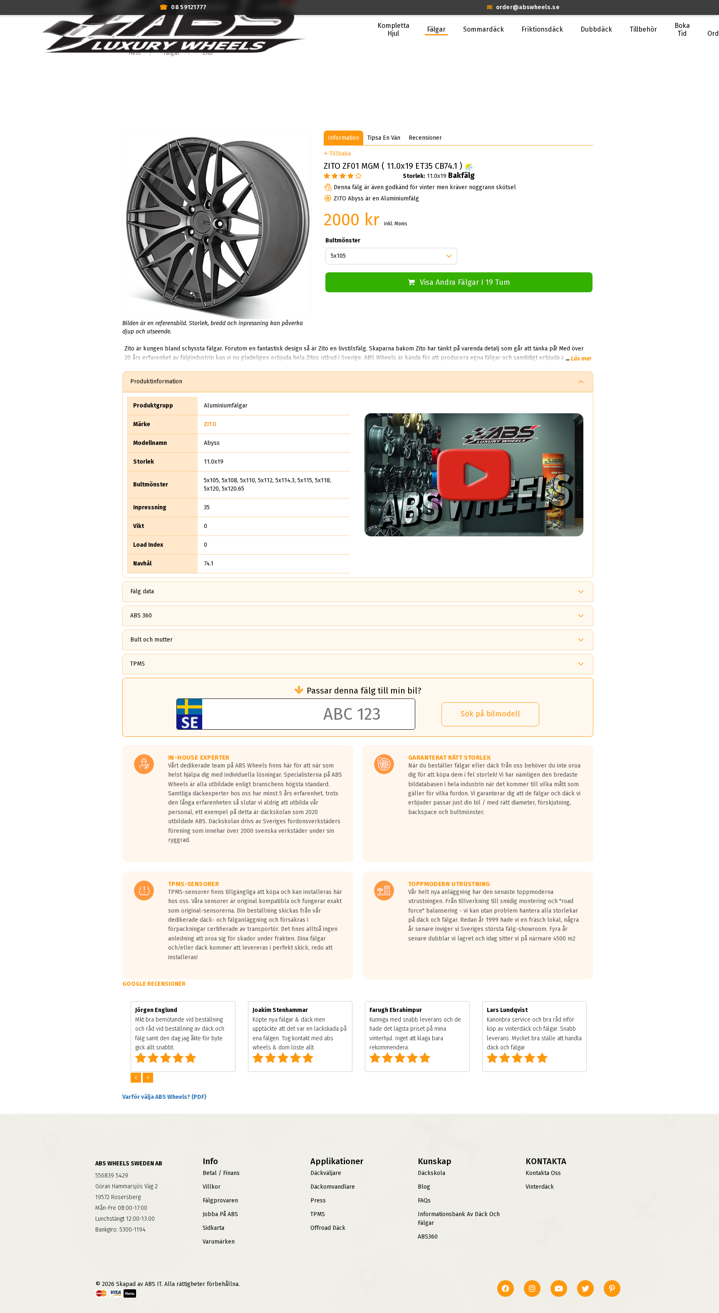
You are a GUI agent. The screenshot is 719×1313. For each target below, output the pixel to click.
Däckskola (431, 1173)
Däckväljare (325, 1173)
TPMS (317, 1214)
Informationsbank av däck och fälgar (459, 1219)
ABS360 (428, 1236)
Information (343, 137)
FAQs (424, 1200)
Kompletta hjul (393, 29)
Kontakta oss (543, 1173)
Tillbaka (340, 153)
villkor (212, 1186)
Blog (424, 1186)
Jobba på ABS (220, 1214)
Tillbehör (643, 29)
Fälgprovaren (220, 1200)
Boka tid (682, 29)
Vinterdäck (540, 1186)
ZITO (210, 424)
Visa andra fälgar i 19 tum (465, 282)
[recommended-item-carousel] (137, 1077)
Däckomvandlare (332, 1186)
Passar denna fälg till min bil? (364, 691)
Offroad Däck (327, 1228)
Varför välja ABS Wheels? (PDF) (164, 1097)
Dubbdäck (596, 29)
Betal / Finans (221, 1173)
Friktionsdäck (542, 29)
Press (318, 1200)
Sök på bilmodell (490, 713)
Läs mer (581, 358)
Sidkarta (213, 1228)
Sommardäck (483, 29)
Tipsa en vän (383, 137)
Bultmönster (342, 240)
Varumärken (219, 1241)
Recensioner (425, 137)
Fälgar (436, 29)
